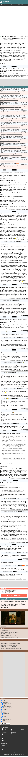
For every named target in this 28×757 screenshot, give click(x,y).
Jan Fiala (5, 398)
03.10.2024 (20, 559)
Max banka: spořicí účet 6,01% (7, 635)
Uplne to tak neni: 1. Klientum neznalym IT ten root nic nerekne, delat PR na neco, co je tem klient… (13, 96)
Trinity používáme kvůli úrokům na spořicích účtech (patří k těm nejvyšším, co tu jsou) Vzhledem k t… (14, 130)
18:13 (22, 388)
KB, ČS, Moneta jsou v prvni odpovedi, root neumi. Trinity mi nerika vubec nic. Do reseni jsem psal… (14, 112)
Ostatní (4, 722)
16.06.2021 (14, 284)
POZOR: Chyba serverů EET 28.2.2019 (9, 646)
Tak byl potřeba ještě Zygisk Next (8, 163)
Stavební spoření (7, 706)
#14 (27, 409)
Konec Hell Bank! (5, 630)
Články (2, 639)
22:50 (21, 241)
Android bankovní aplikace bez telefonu (9, 632)
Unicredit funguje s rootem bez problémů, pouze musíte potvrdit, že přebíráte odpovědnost (12, 166)
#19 (27, 511)
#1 (27, 169)
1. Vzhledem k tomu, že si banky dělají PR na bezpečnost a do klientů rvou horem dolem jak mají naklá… (13, 92)
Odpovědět (25, 62)
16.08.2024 (19, 552)
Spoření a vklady (7, 703)
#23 (27, 559)
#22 (27, 571)
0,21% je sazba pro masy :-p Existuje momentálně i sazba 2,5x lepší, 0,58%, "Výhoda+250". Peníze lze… (13, 133)
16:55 (18, 300)
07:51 (18, 372)
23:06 (18, 284)
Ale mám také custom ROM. (7, 161)
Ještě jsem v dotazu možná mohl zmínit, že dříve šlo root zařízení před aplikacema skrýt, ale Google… (12, 89)
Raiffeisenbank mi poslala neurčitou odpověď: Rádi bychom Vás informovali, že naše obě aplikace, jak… (13, 140)
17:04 (18, 66)
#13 (27, 388)
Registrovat (24, 4)
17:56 (18, 331)
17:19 (18, 398)
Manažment (5, 709)
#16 (27, 430)
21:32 (18, 430)
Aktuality (2, 628)
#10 (27, 362)
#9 (27, 349)
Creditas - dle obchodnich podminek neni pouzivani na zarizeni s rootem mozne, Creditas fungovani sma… (13, 103)
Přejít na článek (4, 607)
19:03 (17, 211)
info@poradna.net (18, 754)
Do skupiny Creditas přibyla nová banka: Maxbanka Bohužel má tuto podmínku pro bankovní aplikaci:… (13, 144)
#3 (27, 241)
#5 (27, 300)
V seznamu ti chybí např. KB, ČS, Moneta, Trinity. (12, 109)
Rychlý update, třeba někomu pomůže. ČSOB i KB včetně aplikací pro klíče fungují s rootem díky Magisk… (13, 154)
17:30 (24, 565)
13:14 (19, 480)
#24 (27, 565)
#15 (27, 423)
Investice (4, 712)
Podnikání (4, 720)
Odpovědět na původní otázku (15, 579)
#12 (27, 398)
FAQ (2, 749)
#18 (27, 498)
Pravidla (3, 745)
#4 (27, 284)
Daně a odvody (5, 700)
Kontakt (3, 750)
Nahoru (24, 579)
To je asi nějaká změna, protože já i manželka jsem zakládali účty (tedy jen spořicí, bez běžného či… (14, 123)
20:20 (18, 409)
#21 (27, 552)
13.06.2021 (14, 211)
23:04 (23, 552)
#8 (27, 337)
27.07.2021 (14, 423)
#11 (27, 372)
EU (3, 717)
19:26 (18, 423)
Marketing (4, 710)
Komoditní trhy (6, 715)
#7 (27, 331)
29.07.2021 (14, 430)
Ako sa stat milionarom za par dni (8, 645)
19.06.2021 (14, 372)
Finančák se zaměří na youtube (8, 633)
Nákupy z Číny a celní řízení (8, 599)
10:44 (23, 559)
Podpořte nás (3, 588)
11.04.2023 (14, 544)
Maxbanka (2, 485)
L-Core (5, 331)
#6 (27, 65)
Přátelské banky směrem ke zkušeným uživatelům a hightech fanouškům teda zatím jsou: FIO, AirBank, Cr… (13, 106)
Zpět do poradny (4, 579)
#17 (27, 479)
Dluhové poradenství (6, 719)
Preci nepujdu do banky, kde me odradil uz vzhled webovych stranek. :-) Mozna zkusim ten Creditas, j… (14, 126)
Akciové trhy (6, 713)
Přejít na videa (3, 626)
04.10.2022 (16, 480)
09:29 (17, 544)
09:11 (18, 38)
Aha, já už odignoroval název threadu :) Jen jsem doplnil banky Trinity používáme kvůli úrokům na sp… (13, 116)
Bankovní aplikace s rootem (12, 36)
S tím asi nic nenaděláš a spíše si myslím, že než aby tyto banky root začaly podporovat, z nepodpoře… (14, 147)
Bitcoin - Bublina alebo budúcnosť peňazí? (10, 648)
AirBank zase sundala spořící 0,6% (8, 637)
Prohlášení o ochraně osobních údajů (8, 752)
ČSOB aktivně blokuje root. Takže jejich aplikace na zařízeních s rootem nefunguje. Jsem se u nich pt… (11, 137)
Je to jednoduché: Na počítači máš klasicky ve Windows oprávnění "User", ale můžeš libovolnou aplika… (13, 151)
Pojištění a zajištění (7, 705)
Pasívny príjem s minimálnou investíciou (10, 643)
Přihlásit (20, 4)
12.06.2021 (14, 38)
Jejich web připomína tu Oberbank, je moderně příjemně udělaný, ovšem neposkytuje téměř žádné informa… (13, 119)
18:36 (22, 337)
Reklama (3, 746)
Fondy (4, 716)
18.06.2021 (14, 66)
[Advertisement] (14, 21)
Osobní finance (22, 38)
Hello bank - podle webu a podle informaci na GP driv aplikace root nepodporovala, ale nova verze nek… (13, 99)
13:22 (18, 498)
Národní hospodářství (7, 707)
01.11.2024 (20, 565)
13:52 (23, 511)
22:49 (22, 362)
